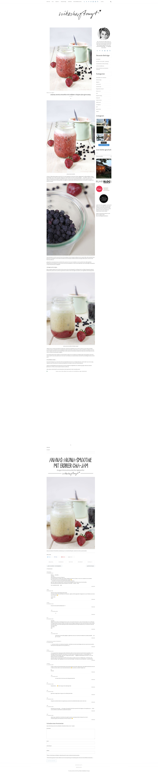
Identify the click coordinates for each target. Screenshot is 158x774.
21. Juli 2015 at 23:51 (50, 691)
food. (53, 1)
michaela (48, 663)
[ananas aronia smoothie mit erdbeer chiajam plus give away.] (71, 90)
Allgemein (97, 82)
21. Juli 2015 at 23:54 (50, 706)
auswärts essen (98, 86)
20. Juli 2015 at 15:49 (50, 664)
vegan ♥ (52, 92)
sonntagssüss (98, 104)
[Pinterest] (95, 1)
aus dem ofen (98, 84)
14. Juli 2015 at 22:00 (50, 618)
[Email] (86, 1)
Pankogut (88, 770)
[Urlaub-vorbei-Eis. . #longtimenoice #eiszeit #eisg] (107, 137)
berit (47, 617)
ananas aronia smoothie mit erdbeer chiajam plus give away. (70, 95)
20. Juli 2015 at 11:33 (50, 651)
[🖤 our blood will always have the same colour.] (100, 129)
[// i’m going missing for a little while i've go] (100, 137)
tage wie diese (98, 109)
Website (48, 750)
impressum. (79, 767)
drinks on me (49, 92)
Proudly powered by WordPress (73, 770)
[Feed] (84, 1)
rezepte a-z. (57, 1)
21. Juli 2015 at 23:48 (50, 684)
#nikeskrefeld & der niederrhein (101, 77)
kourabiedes (98, 59)
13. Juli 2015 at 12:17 (50, 573)
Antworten (93, 586)
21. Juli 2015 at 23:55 (50, 715)
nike (51, 610)
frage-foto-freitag (99, 95)
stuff (97, 106)
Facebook (61, 561)
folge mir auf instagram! (105, 145)
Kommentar (49, 728)
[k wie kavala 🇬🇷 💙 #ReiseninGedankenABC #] (107, 122)
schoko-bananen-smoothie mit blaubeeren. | (54, 641)
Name (48, 741)
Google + (90, 561)
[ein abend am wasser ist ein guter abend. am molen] (107, 129)
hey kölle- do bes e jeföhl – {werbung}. (102, 61)
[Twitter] (91, 1)
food (97, 93)
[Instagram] (98, 1)
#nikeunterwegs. (63, 1)
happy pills (98, 97)
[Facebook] (93, 1)
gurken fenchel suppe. (90, 565)
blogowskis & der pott (100, 88)
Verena (48, 650)
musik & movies (98, 100)
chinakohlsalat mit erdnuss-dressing (102, 63)
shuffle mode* (98, 102)
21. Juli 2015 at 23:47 (54, 676)
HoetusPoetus (49, 571)
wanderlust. (70, 1)
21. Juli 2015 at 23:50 (54, 611)
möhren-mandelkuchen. (100, 66)
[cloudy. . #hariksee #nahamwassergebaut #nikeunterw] (100, 122)
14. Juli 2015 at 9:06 (50, 590)
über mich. (48, 1)
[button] (50, 557)
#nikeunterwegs (98, 79)
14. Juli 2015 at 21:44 (50, 603)
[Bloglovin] (89, 1)
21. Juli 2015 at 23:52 (50, 699)
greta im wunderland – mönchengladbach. (54, 565)
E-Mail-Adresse (49, 745)
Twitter (71, 561)
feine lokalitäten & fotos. (78, 1)
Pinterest (80, 561)
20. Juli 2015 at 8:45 (50, 642)
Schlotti (48, 602)
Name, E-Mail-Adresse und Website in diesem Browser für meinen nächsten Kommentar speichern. (63, 755)
